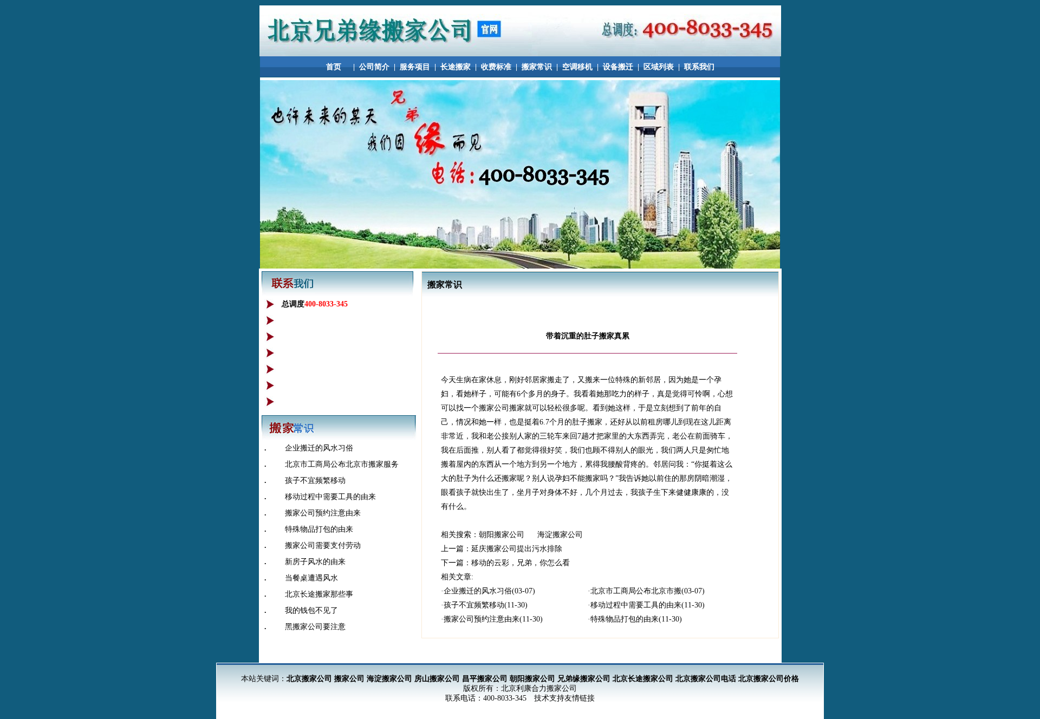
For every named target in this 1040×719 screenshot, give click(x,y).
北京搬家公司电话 (705, 679)
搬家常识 (537, 67)
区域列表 (659, 67)
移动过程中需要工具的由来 (330, 497)
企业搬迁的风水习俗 (319, 448)
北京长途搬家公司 (643, 679)
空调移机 (577, 67)
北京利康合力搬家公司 (539, 688)
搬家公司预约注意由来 (323, 513)
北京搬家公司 (309, 679)
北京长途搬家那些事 (319, 594)
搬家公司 (349, 679)
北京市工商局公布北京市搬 (635, 591)
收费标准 (496, 67)
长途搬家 (455, 67)
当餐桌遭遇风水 (311, 578)
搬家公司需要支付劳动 (323, 545)
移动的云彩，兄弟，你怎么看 (520, 563)
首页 (333, 67)
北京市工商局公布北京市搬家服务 (342, 464)
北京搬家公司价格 (768, 679)
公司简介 (374, 67)
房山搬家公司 (437, 679)
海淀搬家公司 (560, 535)
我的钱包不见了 (311, 610)
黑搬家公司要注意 (315, 627)
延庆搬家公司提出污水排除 (516, 549)
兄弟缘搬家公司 (583, 679)
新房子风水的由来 (315, 562)
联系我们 (699, 67)
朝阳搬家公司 (502, 535)
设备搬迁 (618, 67)
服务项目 (415, 67)
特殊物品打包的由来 (319, 529)
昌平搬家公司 (485, 679)
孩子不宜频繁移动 (315, 480)
